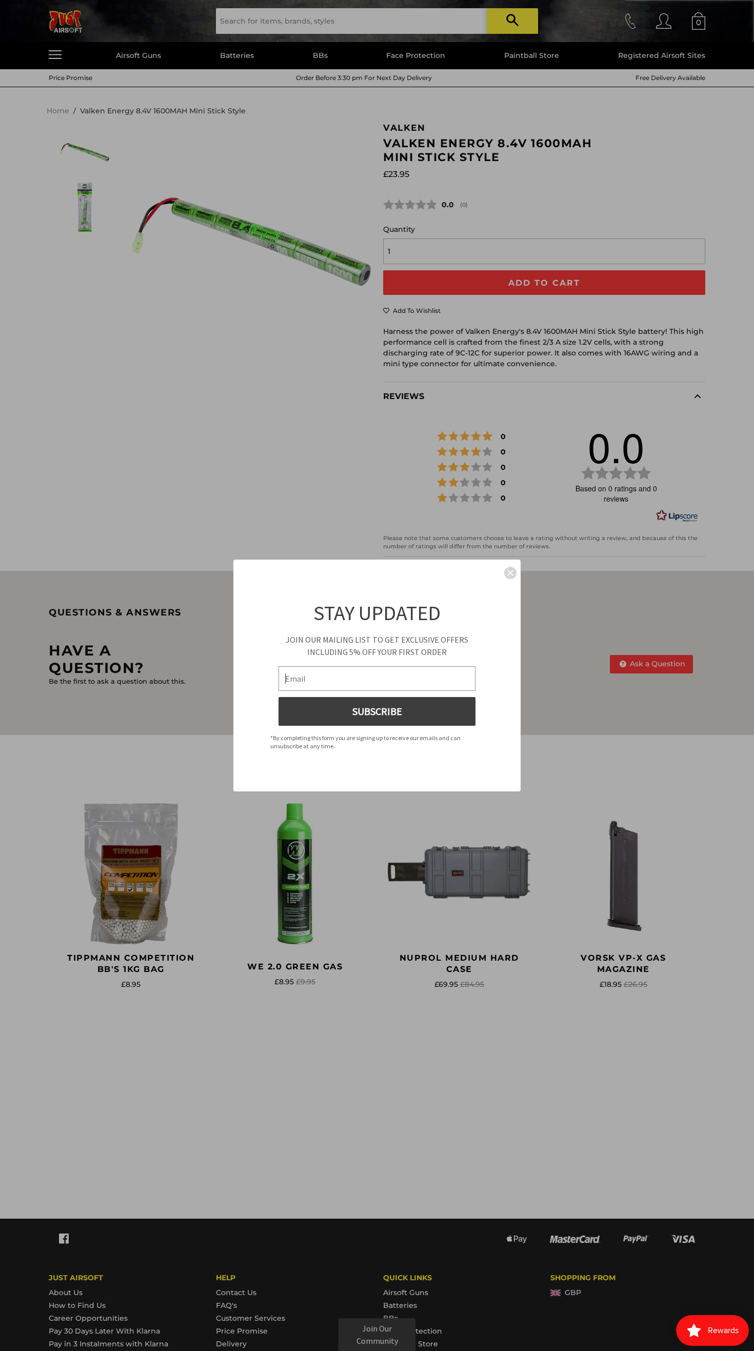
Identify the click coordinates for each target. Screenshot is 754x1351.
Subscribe (377, 711)
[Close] (510, 573)
